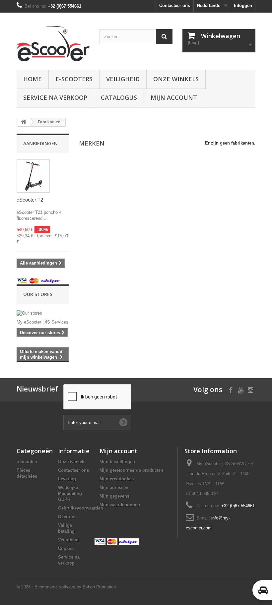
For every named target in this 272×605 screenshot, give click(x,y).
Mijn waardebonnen (120, 504)
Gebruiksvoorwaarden (80, 508)
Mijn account (174, 97)
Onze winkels (176, 79)
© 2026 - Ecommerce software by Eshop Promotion (66, 586)
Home (32, 79)
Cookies (66, 548)
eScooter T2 (30, 200)
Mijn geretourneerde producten (131, 470)
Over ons (67, 516)
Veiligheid (123, 79)
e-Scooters (74, 79)
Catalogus (119, 97)
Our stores (37, 294)
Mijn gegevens (114, 496)
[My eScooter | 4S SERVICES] (53, 43)
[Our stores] (43, 313)
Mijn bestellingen (117, 461)
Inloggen (243, 5)
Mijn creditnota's (117, 478)
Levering (67, 478)
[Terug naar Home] (23, 122)
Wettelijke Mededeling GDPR (70, 493)
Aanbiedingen (40, 143)
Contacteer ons (174, 5)
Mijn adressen (114, 487)
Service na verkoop (55, 97)
